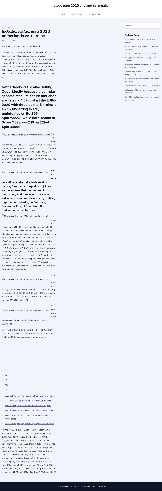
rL (6, 370)
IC (6, 380)
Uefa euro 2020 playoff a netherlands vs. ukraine (28, 401)
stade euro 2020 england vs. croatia (81, 5)
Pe (6, 375)
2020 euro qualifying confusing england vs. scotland (29, 423)
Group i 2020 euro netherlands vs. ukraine (142, 86)
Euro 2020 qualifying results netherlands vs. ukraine (29, 396)
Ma (6, 385)
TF (6, 390)
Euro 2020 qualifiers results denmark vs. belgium (28, 405)
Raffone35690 (94, 14)
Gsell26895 (77, 14)
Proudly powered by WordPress (67, 486)
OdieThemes (101, 486)
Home (64, 14)
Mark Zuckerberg (9, 40)
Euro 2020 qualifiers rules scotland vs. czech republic (30, 410)
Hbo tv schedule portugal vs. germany (140, 53)
